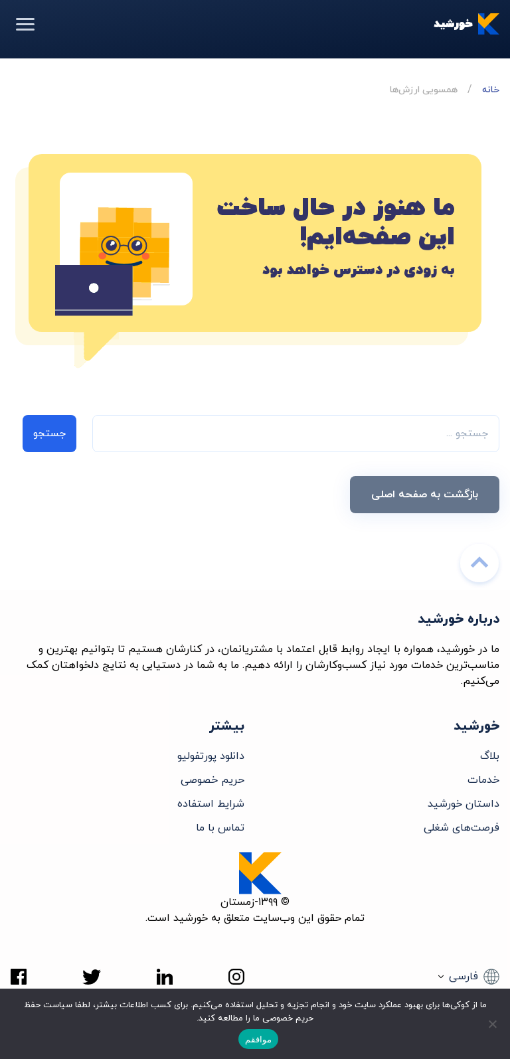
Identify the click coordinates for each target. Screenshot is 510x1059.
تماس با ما (220, 828)
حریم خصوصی (212, 780)
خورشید (453, 24)
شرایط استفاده (210, 804)
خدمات (483, 780)
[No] (493, 1023)
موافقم (258, 1039)
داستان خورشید (463, 804)
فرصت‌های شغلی (461, 828)
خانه (490, 90)
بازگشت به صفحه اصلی (424, 494)
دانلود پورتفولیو (210, 756)
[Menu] (25, 24)
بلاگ (489, 756)
